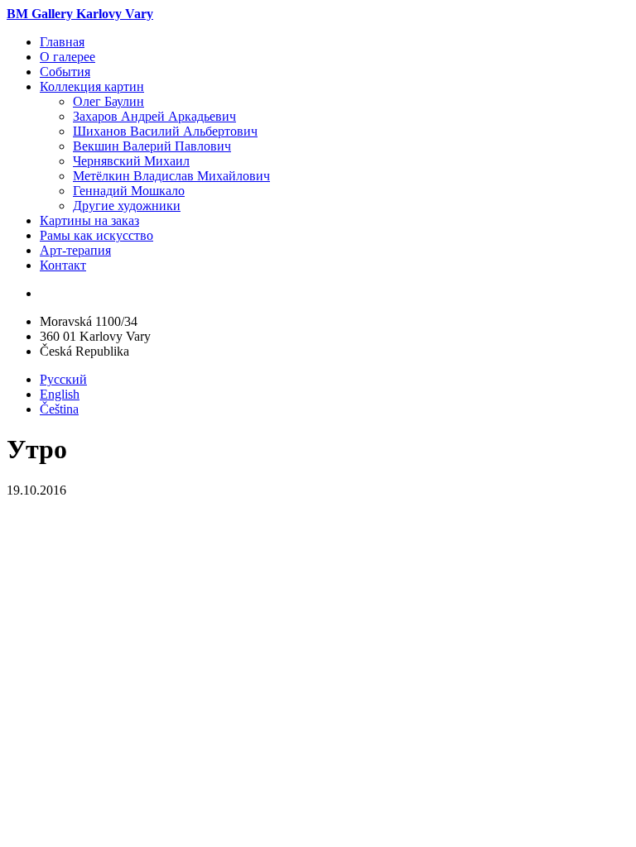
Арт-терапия (75, 250)
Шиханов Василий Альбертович (165, 131)
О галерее (67, 57)
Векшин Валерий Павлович (152, 146)
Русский (63, 379)
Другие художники (127, 206)
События (65, 72)
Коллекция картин (92, 86)
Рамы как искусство (96, 235)
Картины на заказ (89, 220)
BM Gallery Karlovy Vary (80, 14)
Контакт (63, 265)
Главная (62, 42)
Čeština (59, 409)
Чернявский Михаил (131, 161)
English (60, 394)
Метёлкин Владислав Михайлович (171, 176)
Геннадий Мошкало (129, 191)
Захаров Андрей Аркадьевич (154, 116)
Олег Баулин (108, 101)
